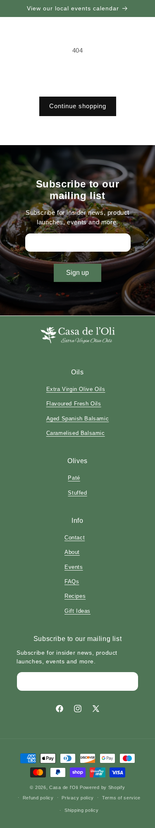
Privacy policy (78, 797)
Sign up (77, 272)
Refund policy (38, 797)
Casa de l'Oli (63, 787)
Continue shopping (77, 105)
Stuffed (77, 493)
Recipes (75, 596)
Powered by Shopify (102, 787)
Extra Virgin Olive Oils (75, 389)
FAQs (71, 581)
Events (73, 567)
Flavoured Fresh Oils (73, 404)
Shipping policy (81, 810)
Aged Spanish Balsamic (77, 418)
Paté (74, 478)
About (72, 552)
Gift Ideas (77, 611)
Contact (74, 537)
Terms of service (121, 797)
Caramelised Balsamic (75, 433)
